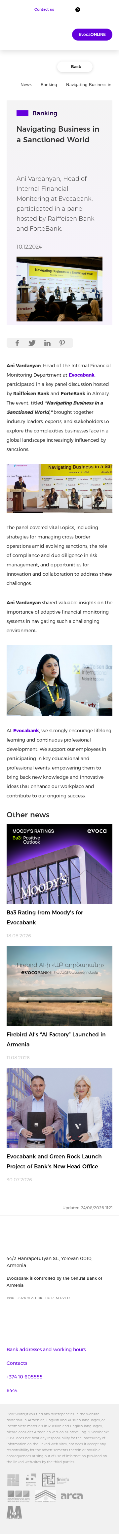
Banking (49, 84)
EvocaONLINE (92, 34)
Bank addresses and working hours (46, 1350)
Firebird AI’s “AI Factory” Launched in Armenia (56, 1039)
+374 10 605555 (25, 1377)
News (26, 84)
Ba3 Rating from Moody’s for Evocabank (45, 917)
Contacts (17, 1363)
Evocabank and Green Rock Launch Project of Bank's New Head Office (54, 1161)
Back (76, 66)
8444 (12, 1390)
